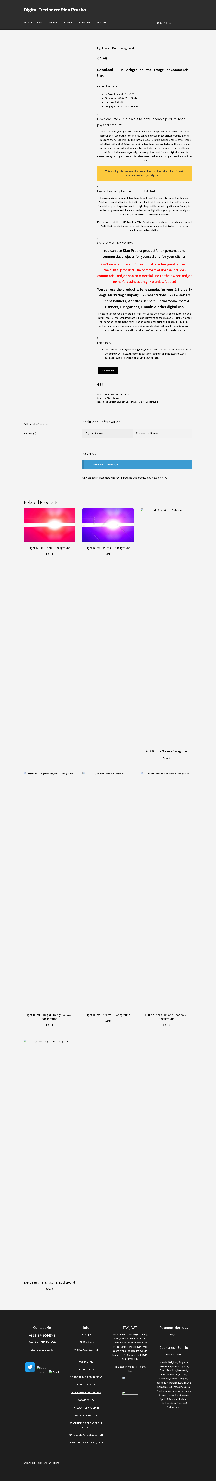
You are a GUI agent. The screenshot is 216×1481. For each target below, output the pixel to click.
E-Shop (28, 22)
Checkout (53, 22)
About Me (101, 22)
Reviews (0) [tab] (30, 433)
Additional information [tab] (36, 424)
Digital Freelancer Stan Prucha (55, 9)
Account (67, 22)
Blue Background (110, 401)
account (105, 135)
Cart (39, 22)
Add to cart (107, 370)
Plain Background (129, 401)
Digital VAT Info (149, 357)
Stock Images (113, 398)
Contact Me (84, 22)
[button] (144, 120)
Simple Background (148, 401)
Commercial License (147, 433)
